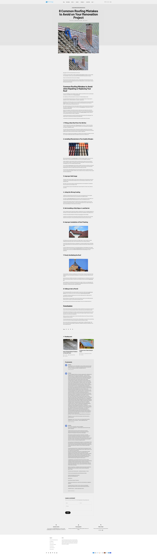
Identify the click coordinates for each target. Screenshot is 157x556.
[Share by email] (72, 329)
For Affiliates (51, 541)
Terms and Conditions (53, 544)
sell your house (71, 165)
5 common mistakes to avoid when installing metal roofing (78, 7)
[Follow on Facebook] (46, 552)
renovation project (75, 158)
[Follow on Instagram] (50, 552)
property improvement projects (85, 293)
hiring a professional (77, 94)
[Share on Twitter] (68, 329)
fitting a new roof (78, 125)
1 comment (82, 354)
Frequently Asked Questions (54, 539)
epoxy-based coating (71, 198)
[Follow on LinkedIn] (54, 552)
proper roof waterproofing (77, 248)
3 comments (85, 20)
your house (81, 214)
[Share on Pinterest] (70, 329)
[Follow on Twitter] (48, 552)
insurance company (83, 112)
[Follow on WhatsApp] (56, 552)
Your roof (64, 72)
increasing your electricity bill (67, 108)
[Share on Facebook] (66, 329)
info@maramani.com (56, 528)
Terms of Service (52, 547)
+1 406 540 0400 (49, 529)
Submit (68, 512)
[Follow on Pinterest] (52, 552)
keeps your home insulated (80, 74)
